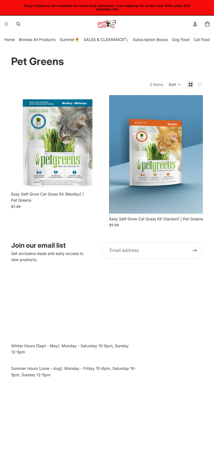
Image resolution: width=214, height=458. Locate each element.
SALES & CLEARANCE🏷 (106, 39)
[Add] (96, 180)
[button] (175, 84)
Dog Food (180, 39)
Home (9, 39)
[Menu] (6, 24)
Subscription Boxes (150, 39)
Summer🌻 (69, 39)
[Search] (18, 24)
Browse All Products (37, 39)
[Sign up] (194, 250)
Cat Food (202, 39)
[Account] (195, 24)
